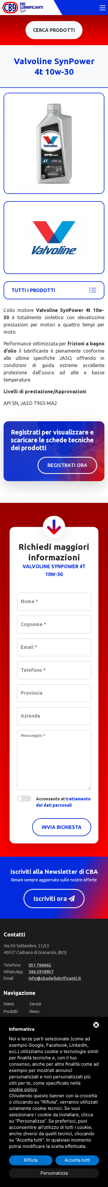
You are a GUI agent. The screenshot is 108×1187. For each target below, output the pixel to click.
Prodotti (10, 1011)
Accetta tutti (77, 1160)
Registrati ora (67, 465)
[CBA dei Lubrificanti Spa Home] (22, 7)
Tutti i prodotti (33, 290)
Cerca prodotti (54, 30)
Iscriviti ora (50, 898)
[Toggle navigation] (103, 8)
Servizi (35, 1004)
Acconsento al (63, 802)
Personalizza (54, 1173)
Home (9, 1004)
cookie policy (23, 1089)
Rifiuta (31, 1160)
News (34, 1011)
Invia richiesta (62, 827)
